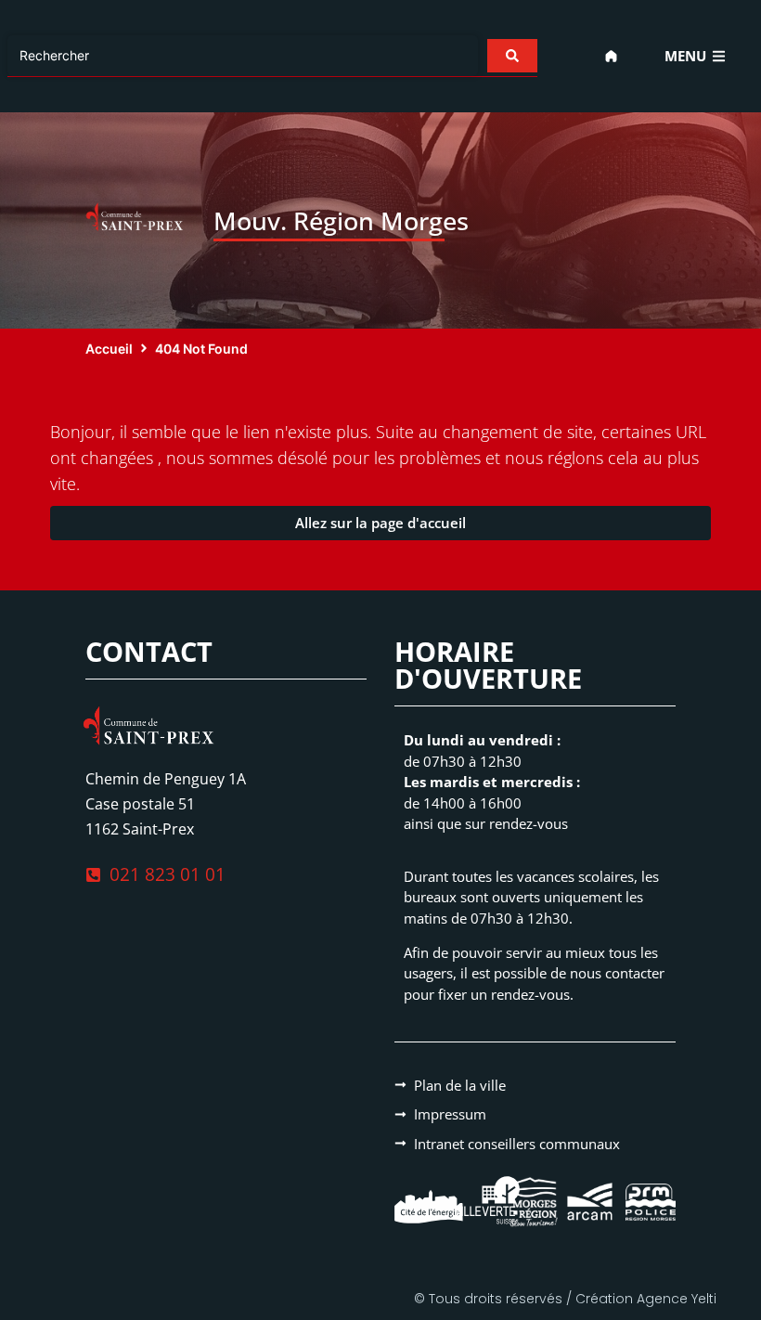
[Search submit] (512, 55)
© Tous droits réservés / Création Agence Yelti (565, 1298)
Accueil (109, 348)
